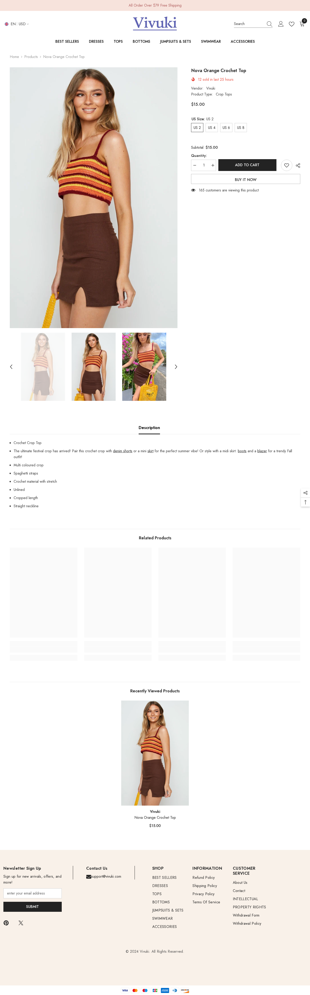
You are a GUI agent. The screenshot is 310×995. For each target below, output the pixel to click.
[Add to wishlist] (286, 165)
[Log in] (281, 24)
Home (14, 56)
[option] (93, 197)
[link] (43, 650)
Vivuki (210, 88)
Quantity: (199, 155)
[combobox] (249, 24)
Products (31, 56)
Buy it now (245, 179)
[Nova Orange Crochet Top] (155, 753)
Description (149, 428)
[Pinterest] (6, 923)
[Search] (253, 24)
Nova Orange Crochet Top (155, 817)
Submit (32, 906)
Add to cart (248, 165)
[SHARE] (296, 165)
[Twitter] (21, 923)
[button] (11, 366)
